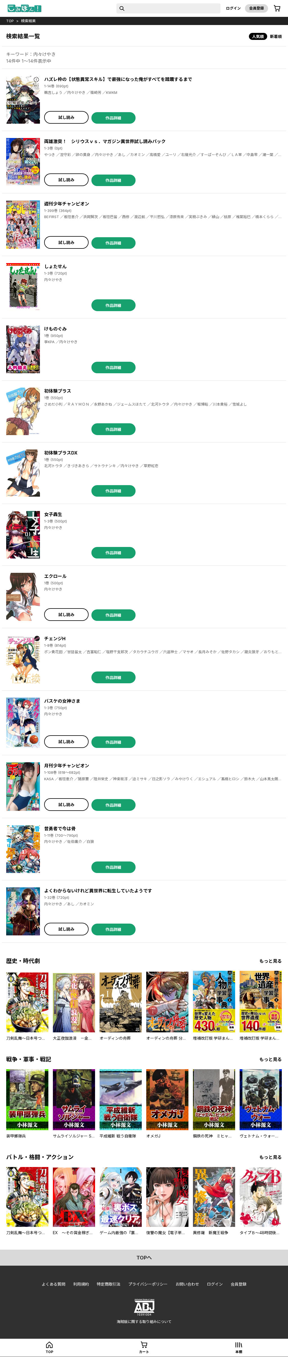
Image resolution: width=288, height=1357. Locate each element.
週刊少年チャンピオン (66, 204)
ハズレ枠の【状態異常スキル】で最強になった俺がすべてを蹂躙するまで (118, 79)
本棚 (238, 1352)
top (10, 21)
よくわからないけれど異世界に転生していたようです (98, 891)
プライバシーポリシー (148, 1284)
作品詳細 (113, 118)
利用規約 (81, 1284)
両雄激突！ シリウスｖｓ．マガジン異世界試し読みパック (105, 141)
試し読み (66, 117)
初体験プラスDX (61, 453)
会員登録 (256, 8)
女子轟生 (53, 514)
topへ (144, 1258)
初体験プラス (57, 391)
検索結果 (28, 21)
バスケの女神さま (62, 701)
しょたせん (55, 266)
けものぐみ (55, 329)
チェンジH (55, 638)
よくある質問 (53, 1284)
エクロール (55, 576)
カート (144, 1352)
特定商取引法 (108, 1284)
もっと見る (270, 961)
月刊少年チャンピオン (66, 765)
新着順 (276, 36)
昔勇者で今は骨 (60, 828)
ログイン (233, 8)
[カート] (277, 8)
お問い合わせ (187, 1284)
